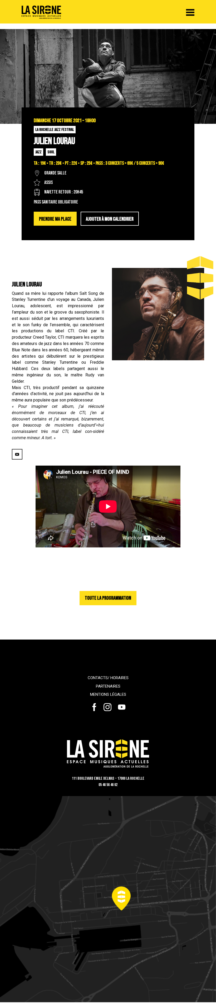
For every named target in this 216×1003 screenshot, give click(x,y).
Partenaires (108, 686)
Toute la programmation (108, 598)
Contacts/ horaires (108, 677)
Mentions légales (108, 694)
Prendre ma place (55, 219)
